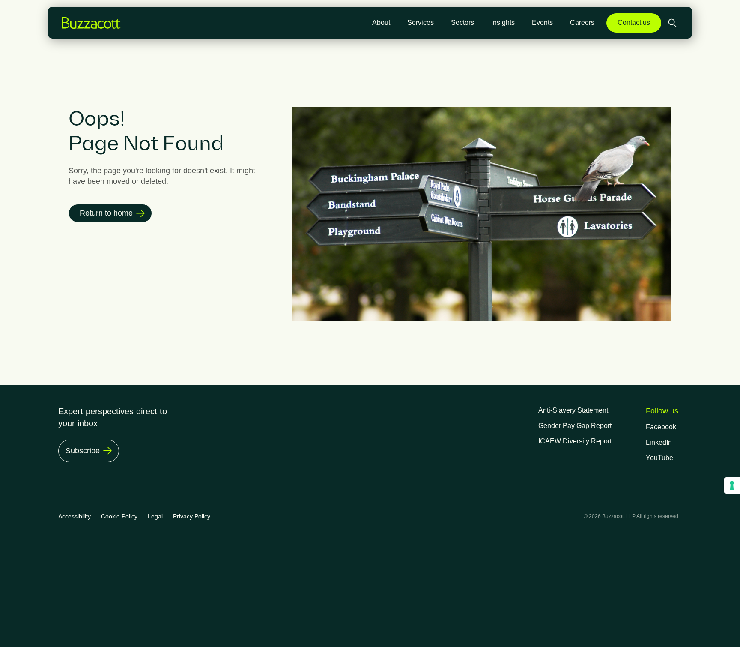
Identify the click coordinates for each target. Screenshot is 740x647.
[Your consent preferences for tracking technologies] (732, 485)
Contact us (634, 22)
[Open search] (673, 22)
